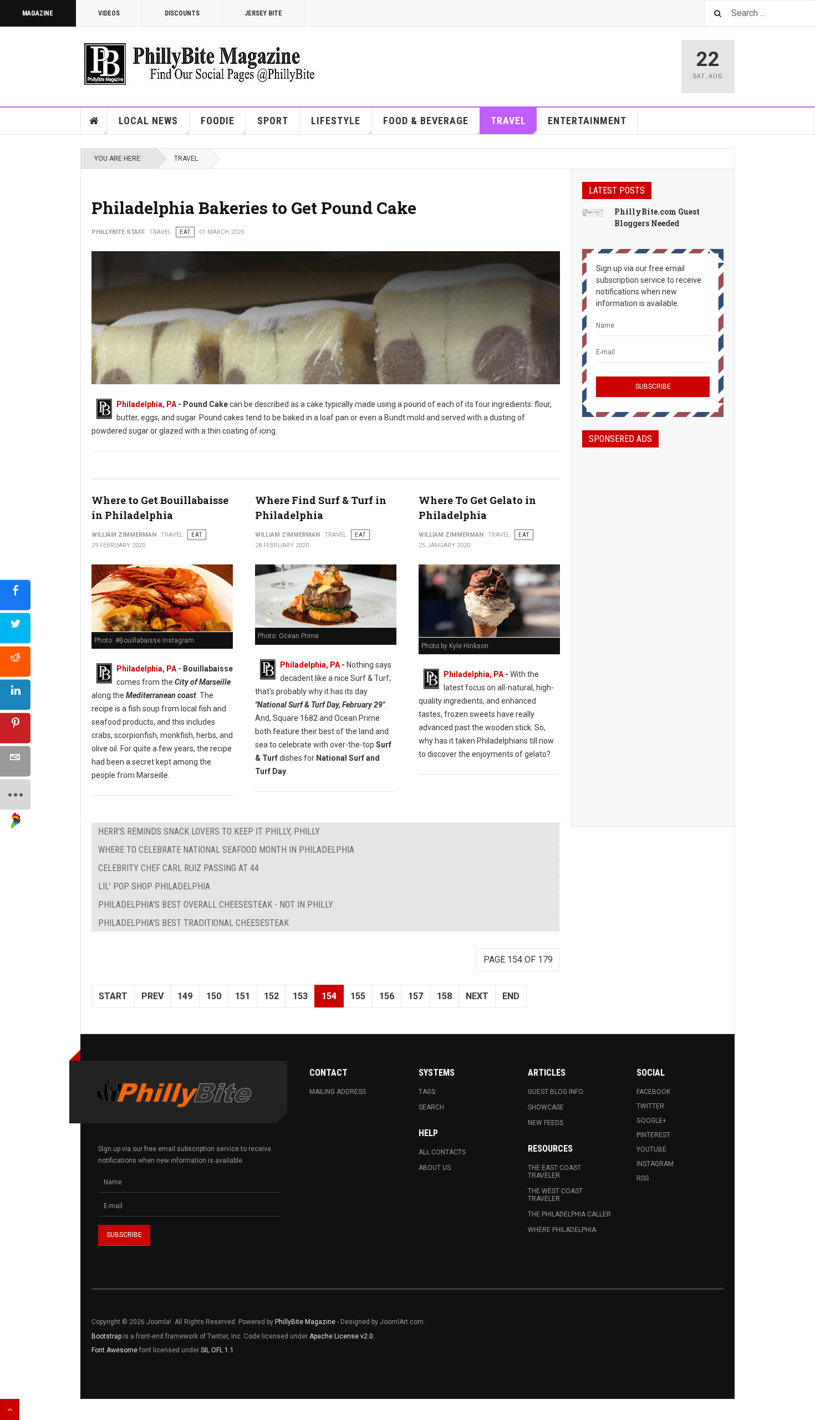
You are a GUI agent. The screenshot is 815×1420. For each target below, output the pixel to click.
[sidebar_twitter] (15, 628)
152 (271, 996)
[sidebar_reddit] (15, 661)
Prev (152, 996)
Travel (508, 120)
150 (213, 996)
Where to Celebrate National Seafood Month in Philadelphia (226, 849)
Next (477, 996)
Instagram (655, 1164)
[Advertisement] (653, 627)
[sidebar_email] (15, 761)
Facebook (653, 1092)
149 (184, 996)
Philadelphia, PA (146, 404)
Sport (272, 120)
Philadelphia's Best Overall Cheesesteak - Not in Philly (215, 904)
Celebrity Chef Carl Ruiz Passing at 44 (178, 868)
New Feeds (545, 1123)
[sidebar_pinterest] (15, 727)
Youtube (651, 1149)
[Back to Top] (9, 1409)
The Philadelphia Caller (569, 1214)
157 (415, 996)
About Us (435, 1168)
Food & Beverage (425, 120)
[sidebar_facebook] (15, 594)
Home (94, 121)
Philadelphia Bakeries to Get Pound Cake (253, 207)
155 (357, 996)
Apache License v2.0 (341, 1336)
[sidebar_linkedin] (15, 694)
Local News (148, 120)
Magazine (37, 13)
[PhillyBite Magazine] (199, 63)
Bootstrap (106, 1336)
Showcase (546, 1107)
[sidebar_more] (15, 794)
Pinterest (653, 1135)
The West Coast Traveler (555, 1195)
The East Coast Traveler (554, 1171)
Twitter (650, 1106)
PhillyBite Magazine (305, 1322)
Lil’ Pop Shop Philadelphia (154, 886)
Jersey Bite (263, 13)
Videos (109, 13)
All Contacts (442, 1152)
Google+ (651, 1120)
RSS (642, 1178)
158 (444, 996)
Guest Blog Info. (556, 1092)
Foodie (218, 120)
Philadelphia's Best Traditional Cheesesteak (193, 923)
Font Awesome (114, 1350)
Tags (427, 1092)
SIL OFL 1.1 (217, 1350)
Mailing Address (337, 1092)
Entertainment (587, 120)
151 (242, 996)
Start (113, 996)
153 (300, 996)
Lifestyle (335, 120)
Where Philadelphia (562, 1230)
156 (386, 996)
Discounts (182, 13)
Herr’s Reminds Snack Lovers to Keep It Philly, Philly (209, 831)
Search (431, 1107)
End (510, 996)
